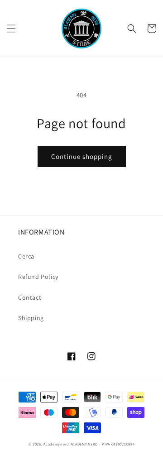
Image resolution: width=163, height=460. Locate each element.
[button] (11, 28)
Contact (29, 297)
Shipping (31, 318)
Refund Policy (38, 277)
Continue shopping (81, 156)
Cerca (26, 256)
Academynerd (56, 443)
